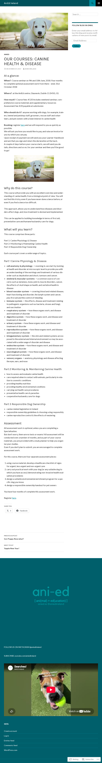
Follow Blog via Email (82, 25)
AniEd (6, 54)
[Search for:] (85, 14)
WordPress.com (10, 750)
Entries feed (9, 740)
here (23, 125)
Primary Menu (99, 3)
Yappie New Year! (11, 547)
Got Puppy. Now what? (14, 537)
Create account (10, 731)
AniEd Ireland (11, 3)
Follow (76, 46)
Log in (6, 736)
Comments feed (10, 745)
